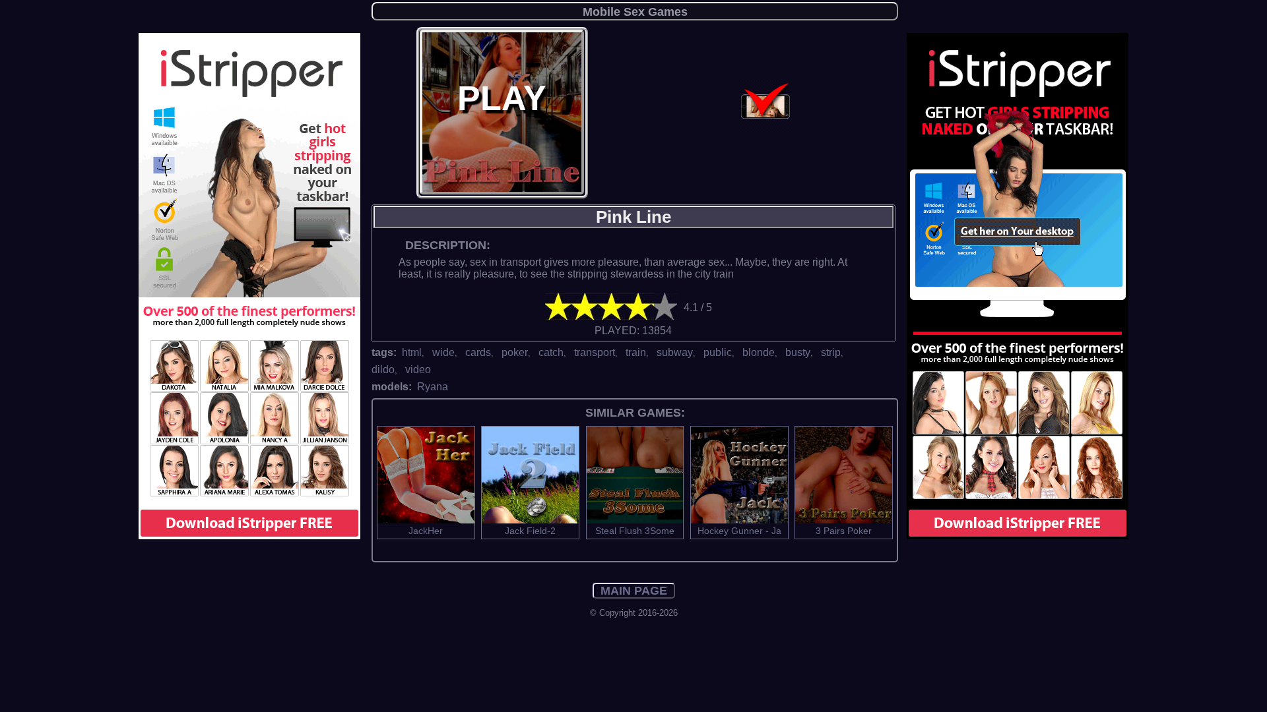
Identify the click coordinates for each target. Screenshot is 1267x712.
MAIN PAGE (634, 590)
